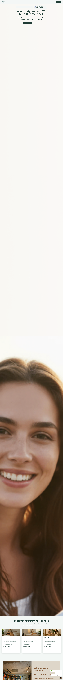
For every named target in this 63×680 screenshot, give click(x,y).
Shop (37, 1)
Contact (40, 1)
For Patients (31, 1)
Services (25, 1)
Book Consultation (27, 22)
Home (15, 1)
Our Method (20, 1)
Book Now (59, 1)
